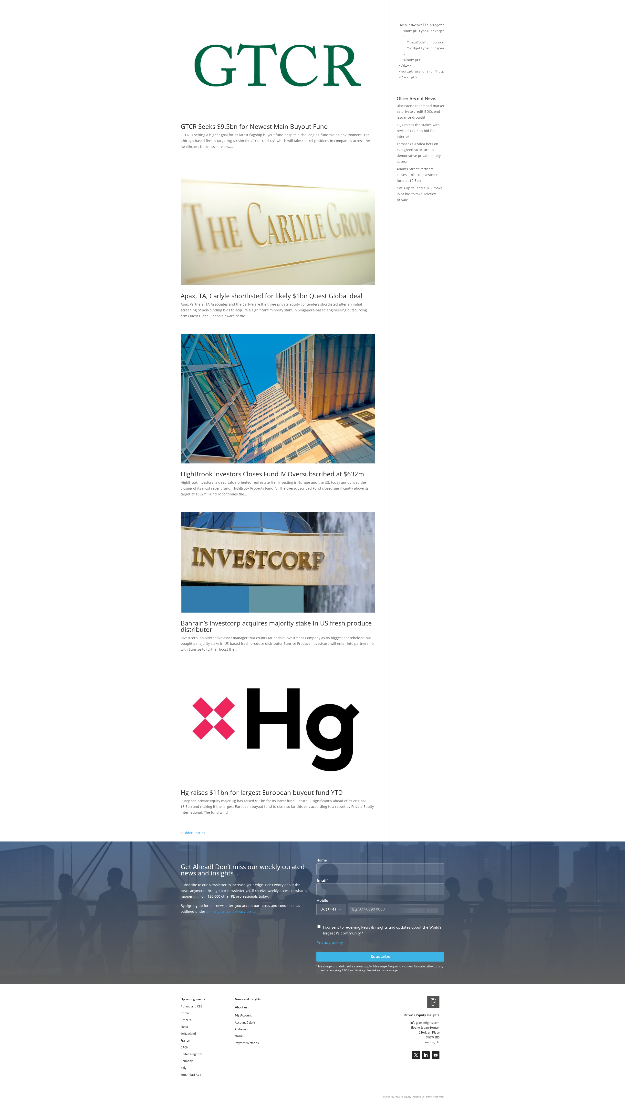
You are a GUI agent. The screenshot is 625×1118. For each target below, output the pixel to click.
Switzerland (188, 1034)
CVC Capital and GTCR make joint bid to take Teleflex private (419, 194)
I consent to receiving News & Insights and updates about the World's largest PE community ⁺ (382, 930)
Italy (183, 1068)
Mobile (322, 900)
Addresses (241, 1029)
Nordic (185, 1013)
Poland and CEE (191, 1006)
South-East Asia (191, 1075)
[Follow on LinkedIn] (426, 1055)
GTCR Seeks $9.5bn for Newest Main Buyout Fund (254, 126)
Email (322, 880)
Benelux (186, 1020)
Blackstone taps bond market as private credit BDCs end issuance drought (420, 111)
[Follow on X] (416, 1055)
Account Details (245, 1022)
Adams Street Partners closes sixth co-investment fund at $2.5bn (418, 175)
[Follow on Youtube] (435, 1055)
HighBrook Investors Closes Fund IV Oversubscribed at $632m (272, 474)
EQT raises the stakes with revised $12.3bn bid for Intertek (418, 131)
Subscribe (380, 956)
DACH (184, 1047)
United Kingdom (191, 1054)
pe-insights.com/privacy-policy (231, 911)
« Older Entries (193, 833)
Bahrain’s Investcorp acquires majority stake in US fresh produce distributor (276, 626)
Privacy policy (329, 942)
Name (321, 860)
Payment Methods (247, 1043)
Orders (239, 1036)
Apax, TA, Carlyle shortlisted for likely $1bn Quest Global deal (271, 295)
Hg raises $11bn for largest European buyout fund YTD (262, 792)
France (185, 1040)
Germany (187, 1061)
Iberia (184, 1027)
